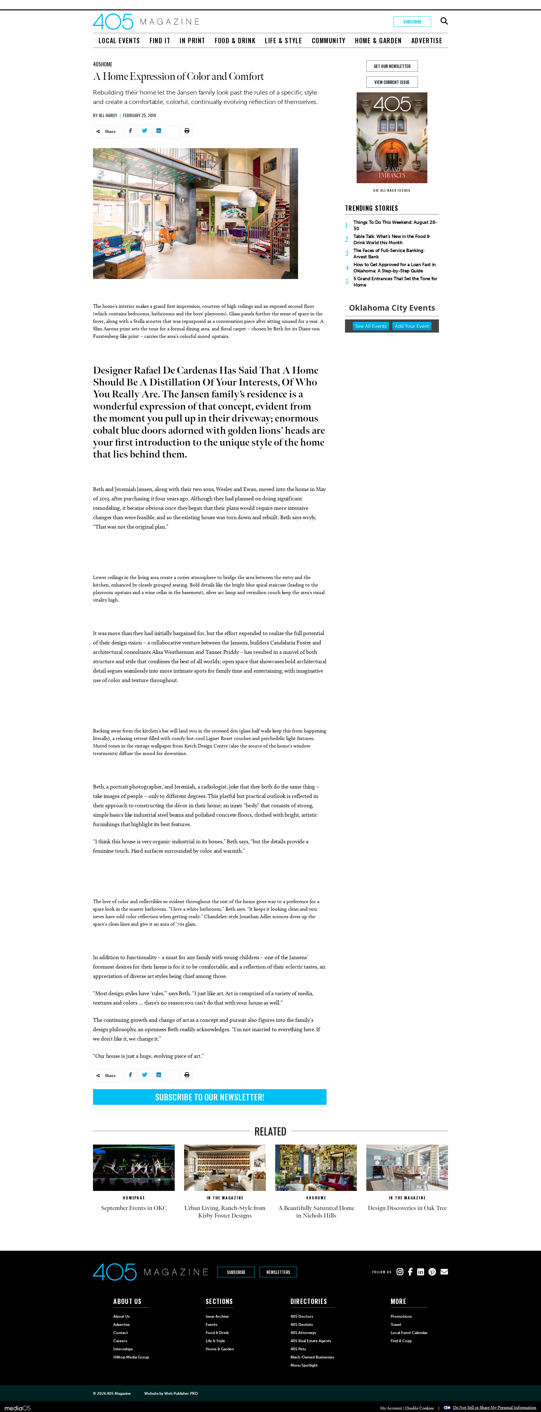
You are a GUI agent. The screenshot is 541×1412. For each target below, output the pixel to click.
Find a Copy (401, 1341)
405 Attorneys (303, 1333)
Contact (120, 1333)
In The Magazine (225, 1197)
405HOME (102, 64)
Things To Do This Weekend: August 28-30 (395, 225)
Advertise (426, 40)
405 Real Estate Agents (311, 1341)
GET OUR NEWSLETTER (392, 66)
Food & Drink (235, 40)
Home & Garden (378, 40)
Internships (123, 1349)
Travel (396, 1324)
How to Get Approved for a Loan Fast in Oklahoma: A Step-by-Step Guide (394, 268)
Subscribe (412, 21)
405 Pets (298, 1349)
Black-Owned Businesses (312, 1357)
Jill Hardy (108, 115)
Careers (120, 1341)
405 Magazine (119, 1393)
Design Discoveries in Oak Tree (407, 1208)
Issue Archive (217, 1316)
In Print (192, 40)
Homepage (134, 1197)
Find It (160, 40)
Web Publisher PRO (181, 1393)
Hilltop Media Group (131, 1357)
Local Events (119, 40)
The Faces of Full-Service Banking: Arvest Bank (388, 254)
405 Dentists (302, 1324)
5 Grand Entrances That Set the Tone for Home (395, 282)
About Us (121, 1316)
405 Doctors (302, 1316)
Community (329, 40)
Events (211, 1324)
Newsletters (278, 1272)
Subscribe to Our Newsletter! (209, 1097)
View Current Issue (392, 82)
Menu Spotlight (304, 1365)
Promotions (401, 1316)
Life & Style (283, 40)
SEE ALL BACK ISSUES (392, 190)
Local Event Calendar (409, 1333)
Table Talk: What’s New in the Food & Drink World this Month (391, 240)
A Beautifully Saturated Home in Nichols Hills (316, 1211)
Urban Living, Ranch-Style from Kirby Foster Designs (224, 1211)
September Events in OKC (134, 1208)
